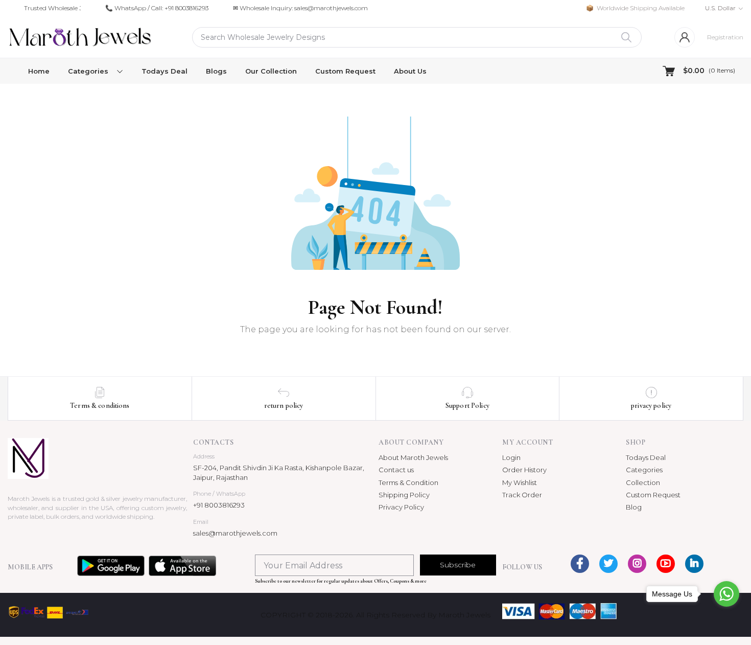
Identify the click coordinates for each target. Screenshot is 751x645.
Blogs (216, 71)
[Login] (684, 37)
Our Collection (271, 71)
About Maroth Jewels (413, 457)
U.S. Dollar (720, 8)
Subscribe (458, 564)
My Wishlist (519, 482)
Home (39, 71)
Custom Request (345, 71)
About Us (410, 71)
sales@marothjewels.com (235, 533)
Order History (524, 470)
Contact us (396, 470)
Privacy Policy (401, 507)
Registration (725, 37)
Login (511, 457)
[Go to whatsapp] (726, 594)
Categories (644, 470)
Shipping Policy (404, 495)
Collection (643, 482)
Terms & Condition (408, 482)
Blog (634, 507)
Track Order (522, 495)
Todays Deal (164, 71)
